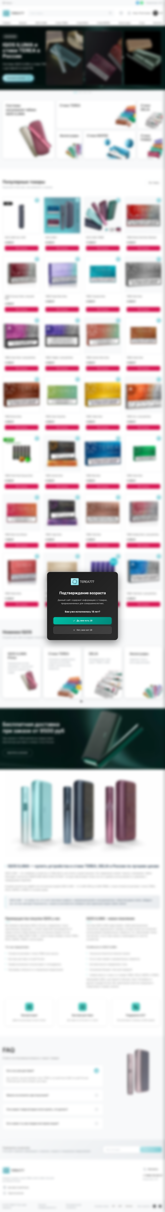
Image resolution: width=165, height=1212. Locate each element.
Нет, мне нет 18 (84, 630)
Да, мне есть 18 (84, 621)
